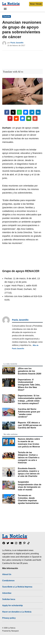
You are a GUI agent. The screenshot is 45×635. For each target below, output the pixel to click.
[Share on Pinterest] (10, 118)
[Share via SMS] (22, 118)
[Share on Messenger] (25, 112)
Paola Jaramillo (17, 43)
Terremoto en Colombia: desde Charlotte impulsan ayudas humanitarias (28, 499)
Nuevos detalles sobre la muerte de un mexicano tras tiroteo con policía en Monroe (29, 443)
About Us (6, 574)
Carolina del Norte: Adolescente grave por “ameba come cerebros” (29, 413)
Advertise (6, 593)
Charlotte (6, 16)
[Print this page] (35, 118)
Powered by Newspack (10, 631)
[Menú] (5, 9)
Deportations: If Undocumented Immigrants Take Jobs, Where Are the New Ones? (29, 384)
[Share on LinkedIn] (38, 112)
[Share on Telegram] (31, 112)
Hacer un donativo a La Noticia (16, 612)
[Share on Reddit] (16, 118)
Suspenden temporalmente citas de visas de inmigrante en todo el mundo (29, 486)
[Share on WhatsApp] (19, 112)
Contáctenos (8, 580)
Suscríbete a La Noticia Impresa (17, 587)
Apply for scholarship (12, 605)
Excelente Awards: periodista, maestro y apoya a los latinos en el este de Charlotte (29, 472)
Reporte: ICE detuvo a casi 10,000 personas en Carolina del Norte (30, 425)
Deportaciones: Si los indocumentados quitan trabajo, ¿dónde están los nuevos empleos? (29, 399)
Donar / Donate (36, 4)
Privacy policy (9, 618)
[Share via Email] (28, 118)
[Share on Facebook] (6, 112)
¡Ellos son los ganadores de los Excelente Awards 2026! (29, 371)
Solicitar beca (8, 599)
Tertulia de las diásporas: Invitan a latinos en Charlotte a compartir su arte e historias (28, 457)
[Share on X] (13, 112)
